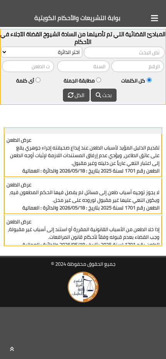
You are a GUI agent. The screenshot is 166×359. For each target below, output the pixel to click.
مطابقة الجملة (79, 80)
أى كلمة (25, 80)
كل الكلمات (133, 80)
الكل (79, 95)
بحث (106, 95)
